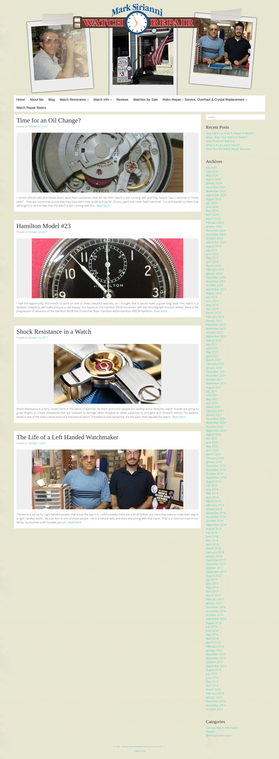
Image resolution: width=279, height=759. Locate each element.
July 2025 (211, 203)
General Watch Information (222, 728)
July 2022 (211, 344)
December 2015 (216, 654)
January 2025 (214, 226)
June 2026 (212, 171)
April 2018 (212, 544)
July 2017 (211, 580)
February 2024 (215, 269)
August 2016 (214, 623)
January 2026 (214, 183)
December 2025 (216, 187)
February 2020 (215, 458)
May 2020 (212, 446)
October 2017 (214, 568)
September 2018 (216, 525)
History (210, 731)
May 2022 (212, 352)
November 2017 (216, 564)
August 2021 (214, 387)
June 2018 (212, 536)
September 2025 (216, 195)
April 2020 (212, 450)
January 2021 (214, 415)
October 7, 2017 (37, 443)
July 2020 (211, 438)
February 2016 (215, 646)
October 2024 (214, 238)
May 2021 (212, 399)
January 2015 (214, 697)
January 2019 (214, 509)
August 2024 (214, 246)
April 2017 (212, 591)
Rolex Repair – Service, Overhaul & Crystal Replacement (204, 99)
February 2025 (215, 222)
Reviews (122, 99)
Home (20, 99)
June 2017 (212, 583)
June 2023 (212, 301)
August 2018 (214, 528)
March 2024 (213, 265)
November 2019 (216, 470)
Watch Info (101, 99)
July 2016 (211, 627)
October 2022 (214, 332)
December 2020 (216, 419)
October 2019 (214, 474)
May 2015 (212, 682)
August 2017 (214, 575)
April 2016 (212, 638)
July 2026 (211, 167)
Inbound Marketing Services (135, 746)
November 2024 (216, 234)
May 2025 (212, 211)
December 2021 (216, 372)
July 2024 (211, 250)
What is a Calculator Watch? (223, 145)
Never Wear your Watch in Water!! (226, 137)
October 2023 (214, 285)
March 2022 (213, 360)
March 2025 (213, 218)
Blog (51, 99)
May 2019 (212, 493)
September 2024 (216, 242)
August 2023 (214, 293)
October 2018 (214, 521)
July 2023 (211, 297)
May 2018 (212, 540)
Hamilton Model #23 (43, 226)
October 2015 (214, 662)
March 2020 (213, 454)
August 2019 (214, 481)
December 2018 (216, 513)
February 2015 (215, 693)
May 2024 (212, 258)
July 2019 (211, 485)
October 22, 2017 (38, 232)
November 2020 (216, 422)
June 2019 (212, 489)
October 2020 (214, 426)
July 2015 (211, 674)
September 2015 (216, 666)
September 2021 (216, 383)
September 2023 (216, 289)
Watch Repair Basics (31, 107)
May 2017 (212, 587)
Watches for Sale (145, 99)
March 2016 (213, 642)
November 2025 (216, 191)
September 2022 (216, 336)
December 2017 (216, 560)
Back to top (140, 750)
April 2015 (212, 685)
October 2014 (214, 709)
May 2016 (212, 634)
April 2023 (212, 309)
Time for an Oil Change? (48, 120)
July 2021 (211, 391)
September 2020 (216, 430)
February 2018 (215, 552)
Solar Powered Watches (220, 141)
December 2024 (216, 230)
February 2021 (215, 411)
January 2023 (214, 320)
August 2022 (214, 340)
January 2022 (214, 367)
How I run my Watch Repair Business (228, 149)
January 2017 (214, 603)
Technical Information (219, 735)
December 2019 (216, 466)
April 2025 (212, 214)
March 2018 (213, 548)
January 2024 (214, 273)
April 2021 (212, 403)
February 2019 (215, 505)
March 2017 (213, 595)
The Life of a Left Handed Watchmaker (67, 437)
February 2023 (215, 317)
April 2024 (212, 262)
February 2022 (215, 364)
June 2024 (212, 254)
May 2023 (212, 305)
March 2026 (213, 179)
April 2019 (212, 497)
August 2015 (214, 670)
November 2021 (216, 375)
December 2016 (216, 607)
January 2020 (214, 462)
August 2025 (214, 199)
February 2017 (215, 599)
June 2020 (212, 442)
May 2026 (212, 175)
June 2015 (212, 678)
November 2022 (216, 328)
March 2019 (213, 501)
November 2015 (216, 658)
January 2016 (214, 650)
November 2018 (216, 517)
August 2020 (214, 434)
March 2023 (213, 313)
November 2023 (216, 281)
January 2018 (214, 556)
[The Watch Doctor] (139, 24)
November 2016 (216, 611)
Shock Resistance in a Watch (53, 331)
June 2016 (212, 630)
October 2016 (214, 615)
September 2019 (216, 477)
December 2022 (216, 324)
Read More (103, 205)
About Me (37, 99)
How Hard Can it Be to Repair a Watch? (229, 133)
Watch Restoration (73, 99)
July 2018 (211, 532)
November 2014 (216, 705)
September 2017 (216, 572)
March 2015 (213, 689)
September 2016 (216, 619)
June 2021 (212, 395)
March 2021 (213, 407)
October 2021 (214, 379)
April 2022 (212, 356)
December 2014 (216, 701)
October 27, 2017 (38, 126)
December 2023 (216, 277)
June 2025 (212, 207)
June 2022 (212, 348)
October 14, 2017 (38, 337)
